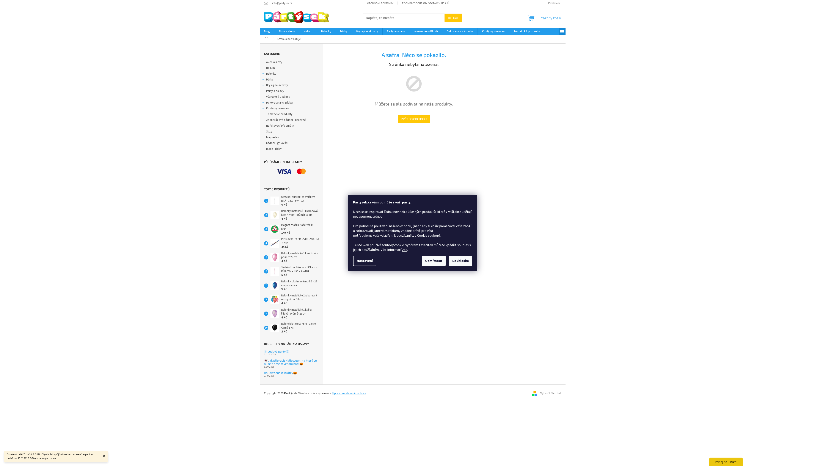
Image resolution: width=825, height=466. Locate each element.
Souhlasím (460, 260)
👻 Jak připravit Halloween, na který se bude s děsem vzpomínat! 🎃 (290, 362)
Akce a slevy (274, 62)
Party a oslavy (275, 91)
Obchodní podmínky (380, 3)
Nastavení (365, 260)
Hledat (453, 18)
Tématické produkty (279, 114)
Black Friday (274, 149)
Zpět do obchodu (414, 119)
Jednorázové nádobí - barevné (286, 120)
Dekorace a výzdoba (279, 103)
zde (404, 249)
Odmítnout (433, 260)
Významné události (278, 97)
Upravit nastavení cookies (349, 393)
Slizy (269, 131)
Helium (270, 68)
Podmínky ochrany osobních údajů (425, 3)
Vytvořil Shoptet (550, 393)
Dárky (269, 79)
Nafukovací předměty (280, 126)
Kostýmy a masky (277, 108)
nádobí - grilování (277, 143)
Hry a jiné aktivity (277, 85)
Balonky (271, 74)
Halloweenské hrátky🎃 (280, 372)
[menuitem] (267, 31)
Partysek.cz (362, 202)
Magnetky (272, 137)
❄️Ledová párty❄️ (276, 351)
